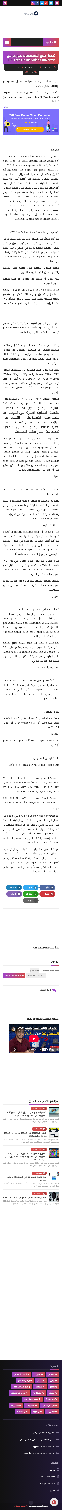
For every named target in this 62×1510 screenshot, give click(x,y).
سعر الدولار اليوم (31, 1399)
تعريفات (39, 1387)
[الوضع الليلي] (54, 1502)
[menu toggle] (57, 3)
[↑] (31, 1503)
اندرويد (37, 1374)
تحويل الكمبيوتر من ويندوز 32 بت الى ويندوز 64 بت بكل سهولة (25, 1134)
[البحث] (5, 3)
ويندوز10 (51, 1411)
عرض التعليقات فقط (35, 975)
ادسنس (51, 1374)
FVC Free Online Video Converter (26, 156)
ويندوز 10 (30, 1405)
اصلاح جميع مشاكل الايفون (44, 1432)
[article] (31, 918)
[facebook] (37, 3)
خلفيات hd (37, 1393)
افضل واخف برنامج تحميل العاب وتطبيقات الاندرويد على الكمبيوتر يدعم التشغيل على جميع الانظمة (26, 1156)
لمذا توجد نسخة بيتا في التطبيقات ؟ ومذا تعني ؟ (27, 1178)
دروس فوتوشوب (18, 1393)
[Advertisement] (37, 1076)
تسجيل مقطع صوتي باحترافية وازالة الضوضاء (25, 1197)
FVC (39, 85)
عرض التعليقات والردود (13, 975)
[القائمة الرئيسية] (7, 42)
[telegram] (51, 3)
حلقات (52, 1393)
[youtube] (46, 3)
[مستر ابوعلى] (31, 13)
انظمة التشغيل (20, 1374)
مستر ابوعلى (20, 1505)
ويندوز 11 (15, 1405)
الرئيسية (49, 42)
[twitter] (42, 3)
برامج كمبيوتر (24, 1380)
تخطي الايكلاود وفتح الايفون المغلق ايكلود (37, 1439)
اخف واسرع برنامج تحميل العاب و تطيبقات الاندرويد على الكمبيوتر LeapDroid (27, 1114)
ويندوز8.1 (21, 1411)
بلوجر (52, 1387)
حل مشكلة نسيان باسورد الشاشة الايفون (38, 1453)
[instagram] (33, 3)
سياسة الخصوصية (47, 1484)
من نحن (52, 1470)
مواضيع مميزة (48, 1405)
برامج (19, 67)
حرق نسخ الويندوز (20, 1387)
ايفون (52, 1380)
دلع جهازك (50, 1399)
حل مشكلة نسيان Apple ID (44, 1446)
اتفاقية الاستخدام (48, 1477)
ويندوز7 (36, 1411)
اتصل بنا (52, 1490)
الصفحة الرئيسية (32, 67)
